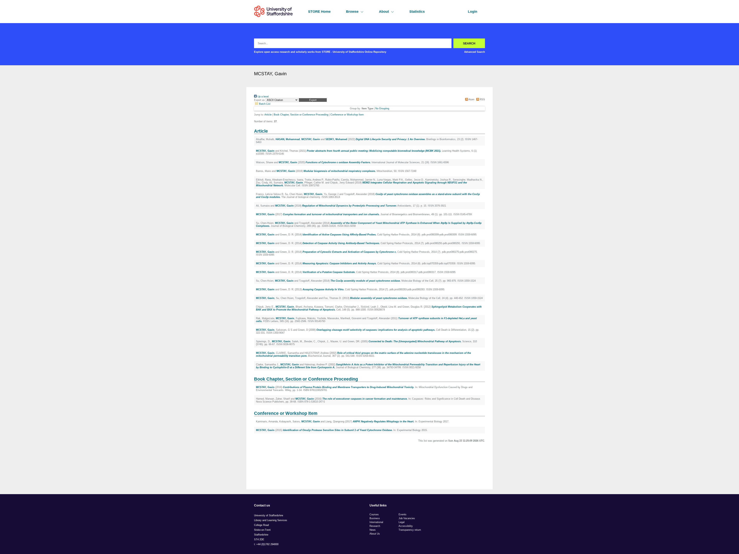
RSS (482, 99)
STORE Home (319, 11)
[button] (313, 100)
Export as (259, 100)
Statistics (417, 11)
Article (268, 114)
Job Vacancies (407, 518)
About (384, 11)
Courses (374, 514)
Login (472, 11)
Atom (471, 99)
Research (375, 526)
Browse (352, 11)
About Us (375, 533)
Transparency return (410, 529)
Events (402, 514)
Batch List (264, 103)
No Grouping (382, 108)
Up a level (263, 96)
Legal (402, 522)
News (373, 529)
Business (375, 518)
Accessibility (406, 526)
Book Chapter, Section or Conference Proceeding (301, 114)
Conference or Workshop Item (347, 114)
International (376, 522)
